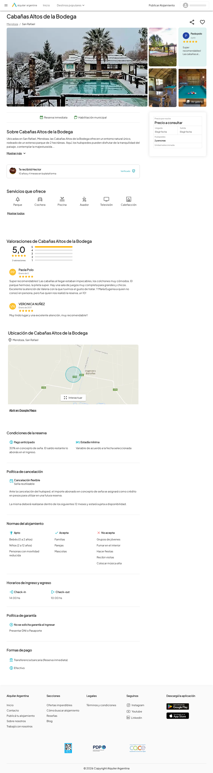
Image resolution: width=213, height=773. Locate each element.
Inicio (10, 705)
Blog (50, 721)
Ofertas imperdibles (59, 705)
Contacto (13, 710)
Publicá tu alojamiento (21, 715)
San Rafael (28, 24)
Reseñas (52, 715)
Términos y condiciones (101, 705)
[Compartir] (192, 22)
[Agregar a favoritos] (202, 22)
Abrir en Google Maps (22, 410)
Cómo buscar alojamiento (63, 710)
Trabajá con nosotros (19, 726)
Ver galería (197, 101)
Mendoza (12, 24)
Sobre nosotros (16, 721)
